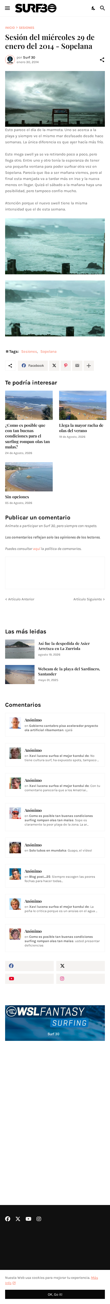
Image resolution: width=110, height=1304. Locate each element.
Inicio (10, 27)
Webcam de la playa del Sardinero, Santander (69, 671)
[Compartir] (102, 59)
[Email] (77, 366)
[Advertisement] (55, 1109)
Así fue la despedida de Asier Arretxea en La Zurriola (64, 646)
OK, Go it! (55, 1294)
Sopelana (48, 351)
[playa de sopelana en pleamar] (55, 99)
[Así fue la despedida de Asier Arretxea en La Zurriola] (20, 649)
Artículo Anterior (21, 599)
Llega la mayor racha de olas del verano (81, 427)
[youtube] (29, 979)
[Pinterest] (66, 366)
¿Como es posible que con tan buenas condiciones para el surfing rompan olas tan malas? (27, 435)
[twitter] (80, 966)
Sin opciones (17, 496)
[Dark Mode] (93, 8)
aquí (36, 548)
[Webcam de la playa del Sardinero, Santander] (20, 674)
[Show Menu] (7, 8)
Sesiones (26, 27)
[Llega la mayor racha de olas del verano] (83, 405)
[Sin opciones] (29, 476)
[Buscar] (103, 8)
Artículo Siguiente (87, 599)
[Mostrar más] (89, 366)
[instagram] (80, 979)
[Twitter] (54, 366)
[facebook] (29, 966)
